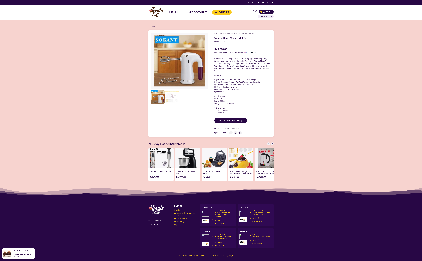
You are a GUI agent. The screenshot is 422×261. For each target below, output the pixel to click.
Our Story (177, 210)
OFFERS (224, 12)
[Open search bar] (255, 12)
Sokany (222, 41)
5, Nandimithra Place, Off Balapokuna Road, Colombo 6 (224, 214)
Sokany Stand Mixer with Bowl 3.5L (186, 172)
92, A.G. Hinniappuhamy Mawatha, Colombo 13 (261, 213)
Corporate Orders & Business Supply (184, 214)
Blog (175, 225)
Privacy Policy (179, 222)
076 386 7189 (219, 246)
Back (153, 26)
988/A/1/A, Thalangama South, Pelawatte (223, 237)
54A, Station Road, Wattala (261, 236)
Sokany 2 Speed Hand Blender (160, 171)
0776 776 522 (257, 243)
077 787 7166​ (219, 224)
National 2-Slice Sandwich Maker (212, 172)
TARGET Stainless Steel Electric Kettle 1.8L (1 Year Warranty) (266, 172)
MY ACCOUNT (197, 12)
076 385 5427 (257, 221)
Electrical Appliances (226, 33)
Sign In (250, 2)
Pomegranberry (237, 256)
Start (215, 33)
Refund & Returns (180, 218)
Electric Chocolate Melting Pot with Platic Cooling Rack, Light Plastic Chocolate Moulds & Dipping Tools (239, 174)
